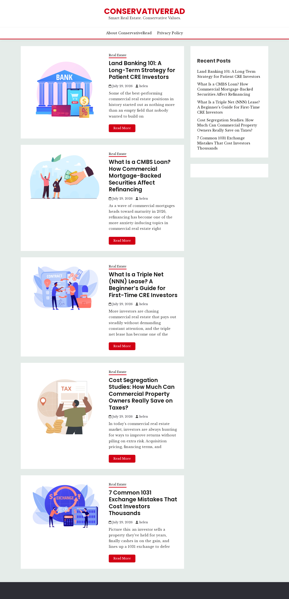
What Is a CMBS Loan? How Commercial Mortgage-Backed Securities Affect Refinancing (140, 175)
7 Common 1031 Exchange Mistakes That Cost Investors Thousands (143, 503)
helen (143, 86)
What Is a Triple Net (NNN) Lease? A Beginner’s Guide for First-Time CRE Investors (143, 285)
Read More (122, 128)
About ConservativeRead (129, 33)
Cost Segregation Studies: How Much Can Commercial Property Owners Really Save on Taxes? (142, 393)
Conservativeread (144, 11)
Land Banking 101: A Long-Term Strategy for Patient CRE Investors (142, 70)
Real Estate (118, 55)
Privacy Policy (170, 33)
